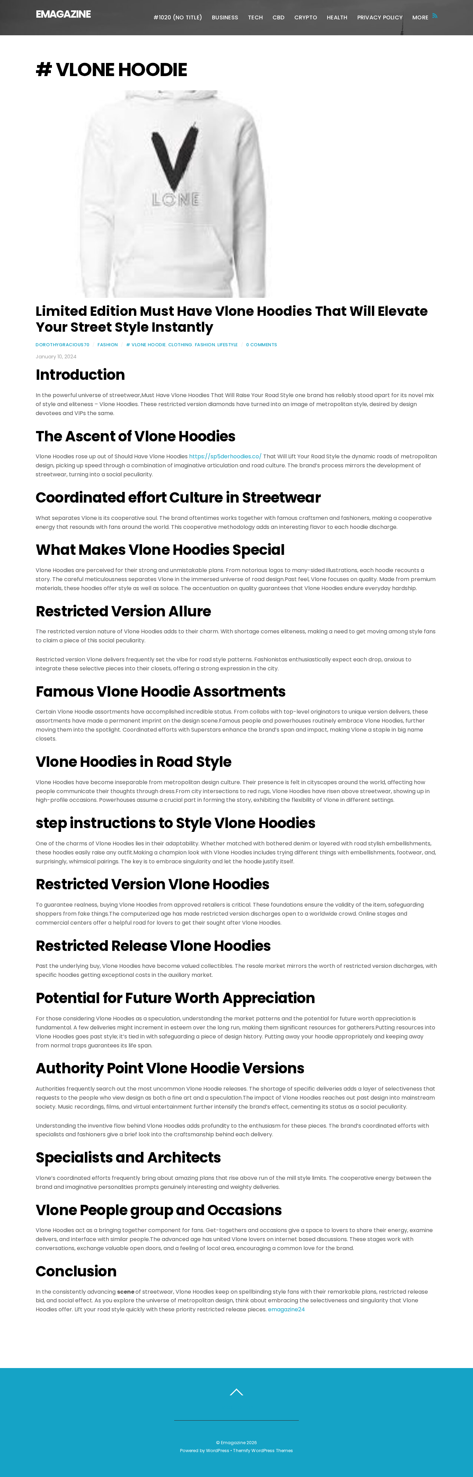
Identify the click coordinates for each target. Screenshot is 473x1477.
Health (337, 17)
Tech (255, 17)
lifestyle (227, 345)
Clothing (180, 345)
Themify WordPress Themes (263, 1450)
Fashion (108, 345)
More (420, 17)
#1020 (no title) (177, 17)
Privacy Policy (380, 17)
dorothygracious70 (63, 345)
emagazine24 (286, 1309)
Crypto (305, 17)
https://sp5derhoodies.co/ (225, 456)
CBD (279, 17)
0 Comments (261, 345)
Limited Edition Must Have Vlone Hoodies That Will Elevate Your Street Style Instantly (232, 319)
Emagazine (233, 1443)
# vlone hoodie (146, 345)
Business (225, 17)
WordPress (217, 1450)
